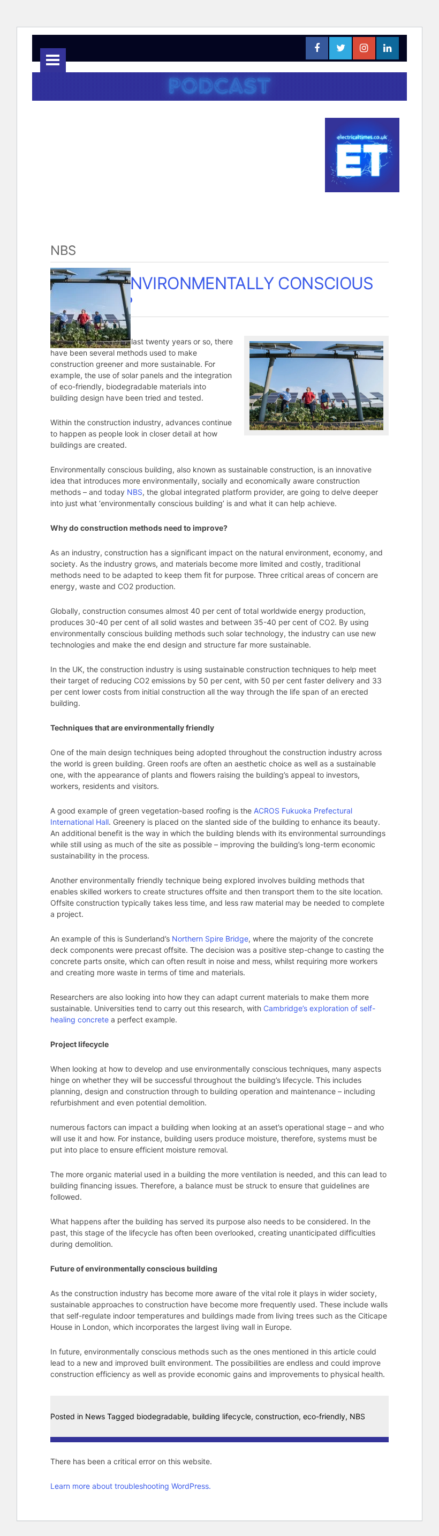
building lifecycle (221, 1416)
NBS (134, 491)
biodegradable (162, 1416)
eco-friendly (324, 1416)
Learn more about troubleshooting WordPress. (130, 1485)
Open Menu (53, 60)
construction (277, 1416)
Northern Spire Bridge (210, 938)
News (95, 1416)
